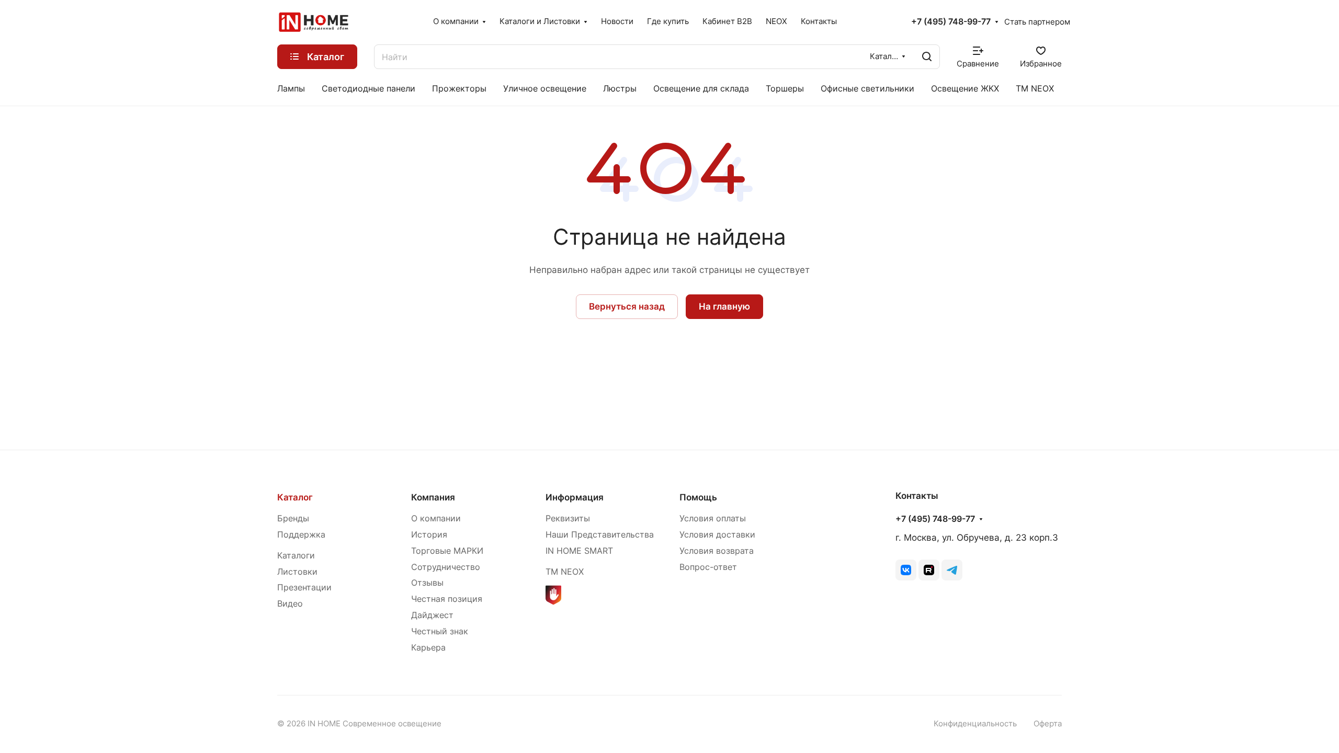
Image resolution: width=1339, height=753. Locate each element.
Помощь (698, 497)
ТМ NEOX (565, 572)
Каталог (295, 497)
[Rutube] (928, 570)
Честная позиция (446, 599)
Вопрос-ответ (708, 567)
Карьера (428, 648)
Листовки (297, 572)
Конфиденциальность (975, 723)
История (429, 535)
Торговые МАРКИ (447, 551)
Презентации (304, 587)
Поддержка (301, 535)
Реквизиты (568, 518)
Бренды (293, 518)
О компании (436, 518)
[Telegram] (951, 570)
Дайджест (432, 615)
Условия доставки (717, 535)
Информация (575, 497)
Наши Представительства (600, 535)
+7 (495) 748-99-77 (951, 22)
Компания (433, 497)
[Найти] (927, 56)
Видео (290, 604)
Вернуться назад (627, 306)
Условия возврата (716, 551)
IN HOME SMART (579, 551)
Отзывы (427, 583)
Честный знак (439, 631)
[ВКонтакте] (905, 570)
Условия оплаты (712, 518)
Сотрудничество (445, 567)
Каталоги (296, 556)
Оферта (1048, 723)
